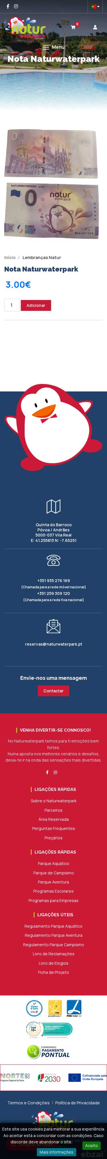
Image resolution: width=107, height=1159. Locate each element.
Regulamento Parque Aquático (53, 926)
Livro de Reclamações (53, 953)
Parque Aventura (53, 882)
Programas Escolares (53, 891)
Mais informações (56, 1152)
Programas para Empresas (53, 900)
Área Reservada (54, 819)
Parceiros (53, 810)
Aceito (91, 1145)
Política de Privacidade (77, 1103)
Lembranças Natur (42, 257)
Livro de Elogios (53, 963)
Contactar (53, 690)
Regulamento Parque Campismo (53, 944)
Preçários (53, 837)
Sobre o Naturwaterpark (53, 800)
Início (10, 257)
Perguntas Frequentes (53, 828)
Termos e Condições (28, 1103)
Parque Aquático (53, 863)
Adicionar (36, 305)
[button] (53, 47)
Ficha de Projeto (53, 972)
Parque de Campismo (53, 873)
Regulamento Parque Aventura (53, 935)
